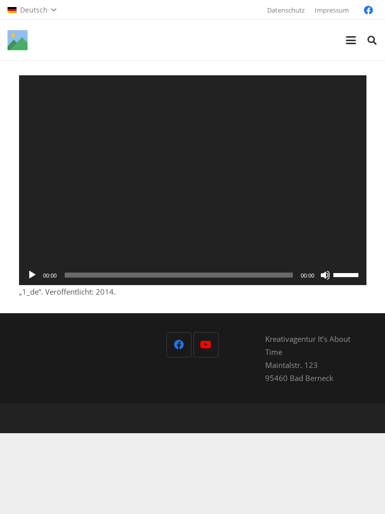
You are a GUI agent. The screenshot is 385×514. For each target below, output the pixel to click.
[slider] (347, 274)
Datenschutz (286, 10)
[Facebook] (368, 10)
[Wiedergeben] (32, 275)
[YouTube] (206, 344)
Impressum (332, 10)
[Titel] (18, 40)
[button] (32, 10)
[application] (192, 180)
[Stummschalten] (325, 275)
